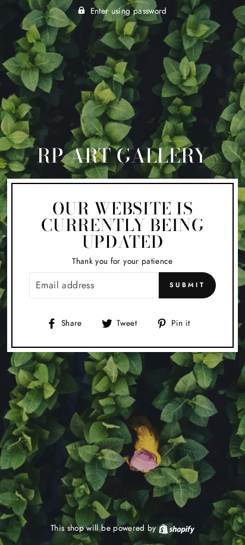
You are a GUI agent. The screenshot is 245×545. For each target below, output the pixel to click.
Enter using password (128, 11)
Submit (187, 284)
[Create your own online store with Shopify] (176, 528)
